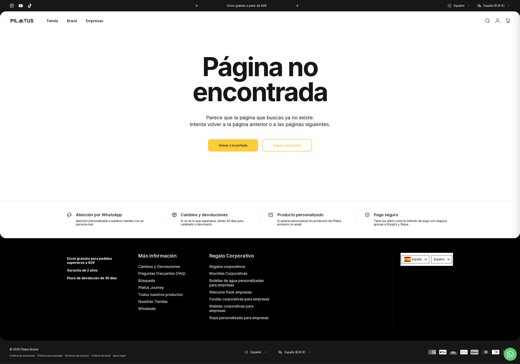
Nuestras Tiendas (153, 301)
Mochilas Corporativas (228, 273)
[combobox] (459, 5)
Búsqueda (146, 280)
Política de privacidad (50, 355)
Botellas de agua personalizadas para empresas (236, 282)
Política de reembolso (22, 355)
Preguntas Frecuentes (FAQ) (162, 273)
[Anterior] (197, 5)
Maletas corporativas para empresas (231, 308)
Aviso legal (119, 355)
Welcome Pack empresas (230, 292)
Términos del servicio (77, 355)
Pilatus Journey (151, 287)
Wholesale (147, 308)
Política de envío (101, 355)
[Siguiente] (296, 5)
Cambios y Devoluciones (159, 266)
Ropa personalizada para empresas (239, 318)
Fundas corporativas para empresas (239, 299)
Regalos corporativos (227, 266)
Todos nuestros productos (160, 294)
